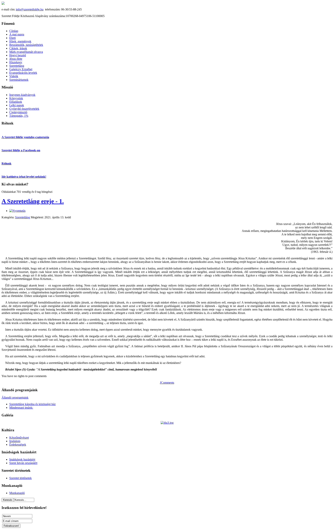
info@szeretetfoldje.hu (29, 9)
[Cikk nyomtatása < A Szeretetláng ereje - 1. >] (17, 210)
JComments (167, 382)
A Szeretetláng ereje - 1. (33, 201)
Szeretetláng (22, 217)
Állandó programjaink (15, 397)
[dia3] (167, 422)
